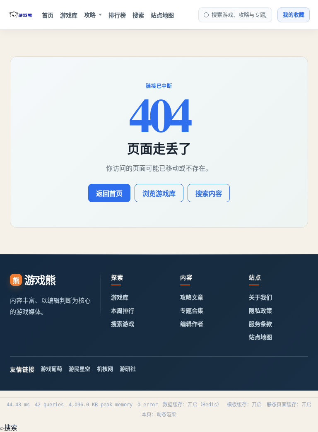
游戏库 (68, 15)
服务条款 (260, 323)
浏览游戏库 (159, 193)
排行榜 (117, 15)
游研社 (128, 368)
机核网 (105, 368)
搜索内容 (208, 193)
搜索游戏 (122, 323)
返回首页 (109, 193)
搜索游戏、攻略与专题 (238, 14)
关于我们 (260, 297)
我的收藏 (293, 14)
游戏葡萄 (51, 368)
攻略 (90, 14)
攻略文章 (191, 297)
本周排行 (122, 310)
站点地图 (162, 15)
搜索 (138, 15)
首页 (47, 15)
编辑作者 (191, 323)
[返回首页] (20, 15)
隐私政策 (260, 310)
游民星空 (79, 368)
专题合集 (191, 310)
